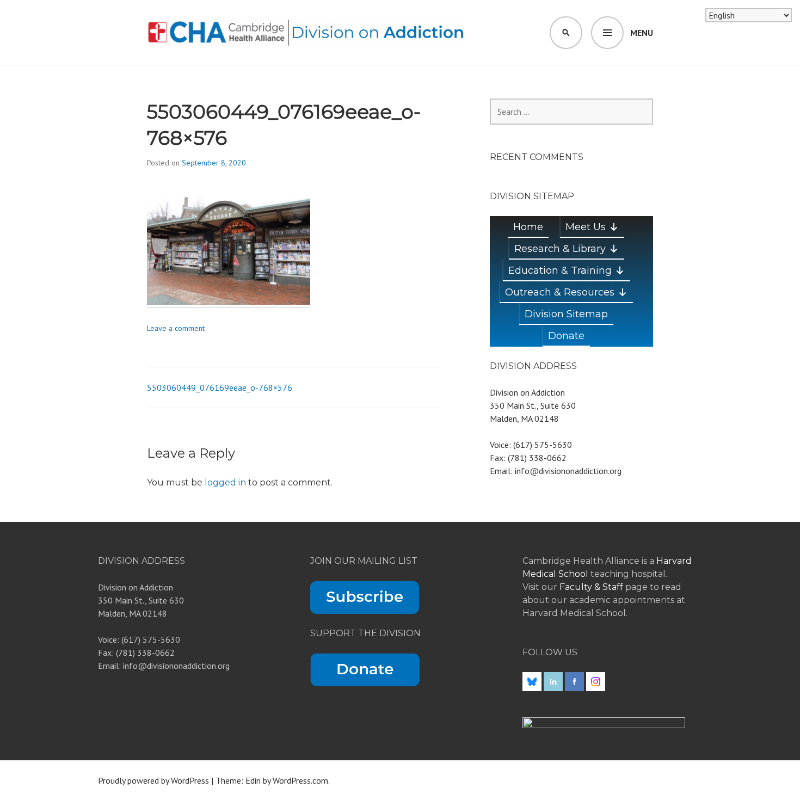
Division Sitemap (566, 314)
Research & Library (560, 249)
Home (528, 227)
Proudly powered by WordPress (153, 780)
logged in (225, 482)
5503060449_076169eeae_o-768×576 (219, 387)
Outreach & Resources (559, 292)
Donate (566, 336)
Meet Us (585, 227)
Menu (641, 32)
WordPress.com (300, 780)
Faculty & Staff (592, 587)
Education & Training (560, 270)
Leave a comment (176, 328)
